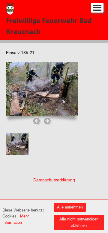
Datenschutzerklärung (54, 179)
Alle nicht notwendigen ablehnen (78, 222)
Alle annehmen (70, 207)
